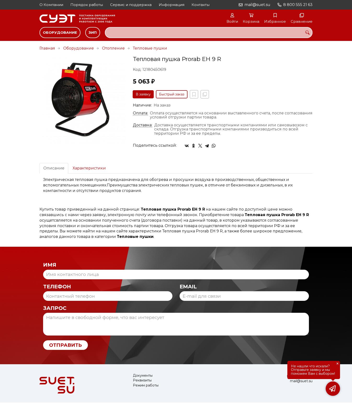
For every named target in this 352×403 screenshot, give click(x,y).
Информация (171, 4)
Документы (143, 375)
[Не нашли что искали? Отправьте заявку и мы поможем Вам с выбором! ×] (333, 388)
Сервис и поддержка (131, 4)
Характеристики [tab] (89, 168)
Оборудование (60, 32)
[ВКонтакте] (187, 146)
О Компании (51, 4)
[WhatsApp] (213, 146)
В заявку (143, 94)
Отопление (113, 48)
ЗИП (93, 32)
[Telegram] (207, 146)
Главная (47, 48)
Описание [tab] (53, 168)
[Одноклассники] (193, 146)
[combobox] (208, 32)
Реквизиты (142, 380)
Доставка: (142, 125)
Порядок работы (86, 4)
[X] (200, 146)
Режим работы (146, 385)
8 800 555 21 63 (297, 4)
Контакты (201, 4)
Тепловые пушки (150, 48)
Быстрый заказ (171, 94)
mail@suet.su (257, 4)
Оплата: (140, 113)
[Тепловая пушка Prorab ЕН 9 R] (83, 100)
